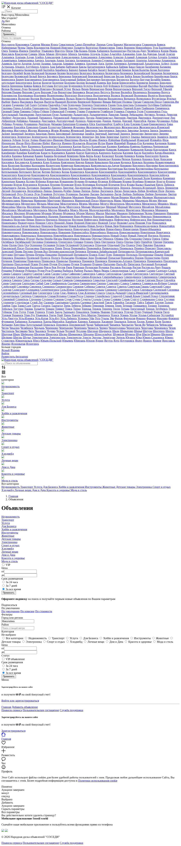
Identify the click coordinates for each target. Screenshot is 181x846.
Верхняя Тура (49, 92)
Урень (67, 315)
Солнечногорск (49, 289)
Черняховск (161, 327)
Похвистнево (152, 257)
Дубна (174, 120)
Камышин (124, 149)
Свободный (33, 276)
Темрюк (109, 305)
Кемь (82, 155)
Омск (4, 50)
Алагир (170, 54)
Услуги (5, 523)
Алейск (39, 57)
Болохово (70, 82)
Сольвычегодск (84, 289)
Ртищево (6, 270)
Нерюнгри (64, 219)
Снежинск (48, 286)
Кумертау (150, 181)
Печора (29, 254)
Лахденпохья (82, 187)
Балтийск (49, 69)
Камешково (99, 149)
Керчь (89, 155)
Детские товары (11, 538)
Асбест (165, 63)
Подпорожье (146, 254)
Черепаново (66, 327)
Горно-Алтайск (22, 108)
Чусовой (70, 331)
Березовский (79, 76)
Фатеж (119, 318)
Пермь (92, 50)
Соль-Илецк (67, 289)
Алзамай (129, 57)
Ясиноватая (18, 343)
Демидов (171, 114)
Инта (27, 143)
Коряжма (88, 168)
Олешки (78, 241)
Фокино (141, 318)
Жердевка (7, 130)
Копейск (6, 168)
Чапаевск (115, 324)
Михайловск (9, 210)
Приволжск (49, 261)
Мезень (83, 203)
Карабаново (8, 152)
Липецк (101, 44)
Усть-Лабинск (68, 318)
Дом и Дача (8, 554)
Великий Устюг (61, 89)
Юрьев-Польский (51, 340)
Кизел (97, 155)
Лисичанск (106, 190)
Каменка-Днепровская (154, 146)
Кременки (169, 178)
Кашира (48, 155)
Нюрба (48, 238)
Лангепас (68, 187)
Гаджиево (18, 105)
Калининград (118, 50)
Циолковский (77, 324)
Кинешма (7, 159)
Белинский (38, 73)
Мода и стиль (9, 561)
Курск (54, 44)
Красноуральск (52, 178)
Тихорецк (163, 305)
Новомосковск (30, 232)
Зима (103, 136)
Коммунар (67, 165)
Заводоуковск (106, 130)
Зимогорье (112, 136)
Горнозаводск (40, 108)
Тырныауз (69, 311)
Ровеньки (78, 267)
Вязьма (107, 101)
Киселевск (7, 162)
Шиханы (88, 334)
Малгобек (135, 197)
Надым (5, 216)
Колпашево (38, 165)
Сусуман (169, 299)
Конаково (126, 165)
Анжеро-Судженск (102, 60)
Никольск (35, 226)
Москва (45, 44)
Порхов (139, 257)
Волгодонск (85, 95)
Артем (109, 63)
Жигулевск (20, 130)
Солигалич (18, 289)
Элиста (86, 337)
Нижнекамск (9, 222)
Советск (101, 286)
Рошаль (166, 267)
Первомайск (78, 248)
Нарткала (98, 216)
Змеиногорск (148, 136)
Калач (4, 146)
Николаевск (159, 222)
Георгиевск (100, 105)
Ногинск (153, 235)
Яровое (157, 340)
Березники (65, 76)
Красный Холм (141, 178)
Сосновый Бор (28, 292)
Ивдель (83, 140)
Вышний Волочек (66, 101)
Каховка (17, 155)
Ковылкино (102, 162)
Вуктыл (171, 98)
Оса (26, 245)
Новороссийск (80, 232)
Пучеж (75, 264)
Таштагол (57, 305)
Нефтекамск (106, 219)
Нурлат (30, 238)
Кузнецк (103, 181)
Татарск (46, 305)
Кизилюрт (108, 155)
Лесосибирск (35, 190)
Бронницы (16, 85)
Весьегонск (93, 92)
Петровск (80, 251)
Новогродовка (48, 229)
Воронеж (129, 47)
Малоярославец (10, 200)
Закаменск (165, 130)
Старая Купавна (57, 296)
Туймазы (6, 311)
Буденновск (76, 85)
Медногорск (28, 203)
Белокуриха (112, 73)
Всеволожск (143, 98)
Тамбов (5, 305)
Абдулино (61, 54)
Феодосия (129, 318)
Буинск (98, 85)
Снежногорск (64, 286)
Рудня (41, 270)
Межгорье (53, 203)
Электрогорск (40, 337)
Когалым (114, 162)
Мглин (153, 200)
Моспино (19, 213)
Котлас (37, 171)
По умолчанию (10, 611)
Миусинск (135, 206)
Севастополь (66, 44)
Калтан (77, 146)
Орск (20, 245)
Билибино (147, 76)
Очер (139, 245)
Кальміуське (98, 146)
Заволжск (121, 130)
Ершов (43, 127)
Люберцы (138, 194)
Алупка (152, 57)
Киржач (51, 159)
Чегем (5, 327)
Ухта (97, 318)
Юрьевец (67, 340)
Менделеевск (133, 203)
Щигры (17, 337)
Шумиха (130, 334)
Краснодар (21, 54)
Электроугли (74, 337)
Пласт (102, 254)
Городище (84, 108)
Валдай (143, 85)
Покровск (7, 257)
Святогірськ (48, 276)
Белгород (7, 73)
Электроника (9, 542)
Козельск (137, 162)
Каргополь (91, 152)
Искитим (91, 143)
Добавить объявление (25, 707)
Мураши (46, 213)
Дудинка (17, 124)
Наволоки (173, 213)
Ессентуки (54, 127)
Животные (7, 535)
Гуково (81, 111)
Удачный (147, 311)
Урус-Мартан (89, 315)
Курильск (43, 184)
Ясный (5, 350)
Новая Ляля (112, 226)
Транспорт (7, 519)
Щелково (6, 337)
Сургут (134, 299)
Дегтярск (149, 114)
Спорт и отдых (10, 545)
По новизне (27, 611)
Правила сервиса (11, 710)
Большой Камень (96, 82)
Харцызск (95, 321)
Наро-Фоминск (83, 216)
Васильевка (166, 85)
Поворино (119, 254)
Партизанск (47, 248)
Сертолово (28, 283)
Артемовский (135, 63)
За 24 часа (12, 582)
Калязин (112, 146)
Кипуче (18, 159)
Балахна (6, 69)
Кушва (131, 184)
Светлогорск (140, 273)
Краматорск (77, 171)
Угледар (128, 311)
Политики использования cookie (97, 780)
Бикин (137, 76)
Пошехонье (20, 261)
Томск (119, 47)
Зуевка (34, 140)
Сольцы (99, 289)
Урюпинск (103, 315)
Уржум (76, 315)
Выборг (6, 101)
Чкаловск (40, 331)
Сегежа (35, 280)
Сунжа (106, 299)
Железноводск (94, 127)
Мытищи (110, 213)
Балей (39, 69)
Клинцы (55, 162)
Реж (54, 267)
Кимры (140, 155)
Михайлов (148, 206)
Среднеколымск (158, 292)
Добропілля (8, 120)
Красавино (91, 171)
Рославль (115, 267)
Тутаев (50, 311)
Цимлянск (62, 324)
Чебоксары (165, 324)
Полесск (45, 257)
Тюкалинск (82, 311)
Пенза (69, 50)
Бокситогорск (24, 82)
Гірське (137, 101)
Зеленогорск (8, 136)
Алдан (30, 57)
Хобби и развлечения (14, 529)
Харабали (71, 321)
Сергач (140, 280)
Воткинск (130, 98)
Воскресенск (115, 98)
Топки (77, 308)
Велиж (5, 89)
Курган (17, 184)
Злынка (135, 136)
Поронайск (127, 257)
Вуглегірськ (159, 98)
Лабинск (169, 184)
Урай (60, 315)
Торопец (107, 308)
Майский (54, 197)
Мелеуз (104, 203)
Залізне (5, 133)
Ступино (47, 299)
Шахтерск (159, 331)
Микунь (21, 206)
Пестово (28, 251)
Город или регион (12, 617)
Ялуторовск (127, 340)
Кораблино (19, 168)
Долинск (80, 120)
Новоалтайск (167, 226)
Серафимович (126, 280)
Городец (73, 108)
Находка (125, 216)
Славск (124, 283)
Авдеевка (83, 54)
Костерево (101, 168)
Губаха (35, 111)
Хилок (141, 321)
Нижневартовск (161, 219)
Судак (68, 299)
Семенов (67, 280)
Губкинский (57, 111)
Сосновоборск (10, 292)
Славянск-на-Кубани (154, 283)
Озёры (165, 238)
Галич (33, 105)
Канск (172, 149)
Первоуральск (110, 248)
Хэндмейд (7, 548)
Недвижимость (10, 516)
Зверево (164, 133)
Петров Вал (41, 251)
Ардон (36, 63)
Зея (97, 136)
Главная (6, 707)
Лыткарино (106, 194)
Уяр (112, 318)
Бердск (42, 76)
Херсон (131, 321)
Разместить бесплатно (14, 356)
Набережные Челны (13, 47)
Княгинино (68, 162)
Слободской (8, 286)
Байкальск (112, 66)
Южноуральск (23, 340)
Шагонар (92, 331)
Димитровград (104, 117)
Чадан (90, 324)
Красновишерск (147, 171)
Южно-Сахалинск (153, 337)
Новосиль (112, 232)
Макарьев (78, 197)
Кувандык (53, 181)
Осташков (49, 245)
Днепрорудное (161, 117)
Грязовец (25, 111)
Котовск (56, 171)
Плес (109, 254)
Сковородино (88, 283)
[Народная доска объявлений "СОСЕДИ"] (27, 2)
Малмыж (147, 197)
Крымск (20, 181)
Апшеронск (168, 60)
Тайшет (149, 302)
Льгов (117, 194)
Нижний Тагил (107, 222)
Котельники (161, 168)
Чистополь (7, 331)
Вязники (96, 101)
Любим (149, 194)
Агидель (95, 54)
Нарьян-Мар (112, 216)
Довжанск (34, 120)
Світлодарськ (114, 273)
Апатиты (141, 60)
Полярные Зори (84, 257)
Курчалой (102, 184)
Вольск (70, 98)
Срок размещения (12, 662)
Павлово (148, 245)
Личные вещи (9, 551)
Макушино (103, 197)
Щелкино (167, 334)
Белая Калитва (140, 69)
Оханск (130, 245)
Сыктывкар (62, 302)
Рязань (173, 50)
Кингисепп (152, 155)
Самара (32, 54)
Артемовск (120, 63)
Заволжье (133, 130)
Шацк (16, 334)
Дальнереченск (98, 114)
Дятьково (56, 124)
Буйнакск (114, 85)
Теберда (76, 305)
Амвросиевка (26, 60)
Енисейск (19, 127)
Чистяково (21, 331)
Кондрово (152, 165)
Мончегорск (133, 210)
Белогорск (72, 73)
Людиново (160, 194)
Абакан (50, 54)
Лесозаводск (18, 190)
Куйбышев (115, 181)
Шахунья (6, 334)
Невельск (146, 216)
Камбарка (123, 146)
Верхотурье (65, 92)
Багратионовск (96, 66)
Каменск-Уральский (32, 149)
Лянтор (172, 194)
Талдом (159, 302)
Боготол (134, 79)
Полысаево (67, 257)
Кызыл (139, 184)
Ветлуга (105, 92)
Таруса (36, 305)
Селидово (46, 280)
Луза (37, 194)
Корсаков (77, 168)
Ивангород (45, 140)
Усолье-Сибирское (149, 315)
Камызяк (111, 149)
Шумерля (118, 334)
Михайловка (162, 206)
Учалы (105, 318)
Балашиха (18, 69)
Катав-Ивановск (164, 152)
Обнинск (108, 238)
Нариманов (66, 216)
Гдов (64, 105)
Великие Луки (19, 89)
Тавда (108, 302)
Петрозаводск (126, 251)
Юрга (36, 340)
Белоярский (21, 76)
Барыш (83, 69)
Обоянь (118, 238)
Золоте (173, 136)
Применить (8, 34)
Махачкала (141, 200)
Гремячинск (162, 108)
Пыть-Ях (121, 264)
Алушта (162, 57)
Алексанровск (89, 57)
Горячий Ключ (132, 108)
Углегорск (117, 311)
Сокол (167, 286)
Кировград (104, 159)
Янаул (138, 340)
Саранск (16, 273)
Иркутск (60, 50)
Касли (137, 152)
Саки (132, 270)
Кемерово (73, 155)
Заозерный (17, 133)
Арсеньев (91, 63)
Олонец (88, 241)
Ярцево (5, 343)
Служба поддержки (71, 710)
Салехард (161, 270)
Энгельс (97, 337)
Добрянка (22, 120)
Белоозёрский (142, 73)
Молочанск (118, 210)
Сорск (135, 289)
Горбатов (165, 105)
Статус (5, 655)
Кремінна (156, 178)
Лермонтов (171, 187)
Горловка (7, 108)
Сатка (64, 273)
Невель (135, 216)
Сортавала (146, 289)
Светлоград (156, 273)
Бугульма (47, 85)
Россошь (127, 267)
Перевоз (139, 248)
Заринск (125, 133)
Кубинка (41, 181)
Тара (14, 305)
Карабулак (34, 152)
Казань (83, 50)
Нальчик (53, 216)
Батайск (93, 69)
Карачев (70, 152)
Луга (20, 194)
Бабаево (60, 66)
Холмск (166, 321)
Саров (47, 273)
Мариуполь (106, 200)
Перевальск (126, 248)
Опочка (128, 241)
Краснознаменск (60, 175)
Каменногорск (10, 149)
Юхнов (90, 340)
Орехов (157, 241)
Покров (168, 254)
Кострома (129, 168)
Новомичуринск (11, 232)
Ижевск (23, 50)
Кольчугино (53, 165)
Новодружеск (81, 229)
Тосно (116, 308)
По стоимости (43, 611)
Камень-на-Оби (81, 149)
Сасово (55, 273)
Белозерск (99, 73)
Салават (141, 270)
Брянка (28, 85)
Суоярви (116, 299)
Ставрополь (149, 44)
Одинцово (135, 238)
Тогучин (18, 308)
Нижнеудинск (26, 222)
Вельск (76, 89)
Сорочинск (124, 289)
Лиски (118, 190)
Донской (127, 120)
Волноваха (140, 95)
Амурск (39, 60)
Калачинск (34, 146)
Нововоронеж (30, 229)
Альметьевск (9, 60)
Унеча (52, 315)
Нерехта (40, 219)
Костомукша (115, 168)
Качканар (28, 155)
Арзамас (46, 63)
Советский (156, 286)
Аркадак (57, 63)
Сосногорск (45, 292)
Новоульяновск (10, 235)
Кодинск (126, 162)
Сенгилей (112, 280)
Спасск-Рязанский (137, 292)
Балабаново (152, 66)
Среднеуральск (10, 296)
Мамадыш (27, 200)
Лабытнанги (8, 187)
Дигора (90, 117)
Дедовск (161, 114)
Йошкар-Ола (134, 143)
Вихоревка (154, 92)
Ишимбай (120, 143)
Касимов (128, 152)
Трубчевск (161, 308)
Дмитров (131, 117)
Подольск (132, 254)
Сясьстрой (98, 302)
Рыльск (88, 270)
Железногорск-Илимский (154, 127)
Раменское (23, 267)
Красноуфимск (70, 178)
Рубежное (19, 270)
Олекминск (51, 241)
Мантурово (54, 200)
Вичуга (165, 92)
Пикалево (51, 254)
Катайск (6, 155)
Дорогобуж (139, 120)
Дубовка (6, 124)
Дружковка (163, 120)
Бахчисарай (114, 69)
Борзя (115, 82)
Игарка (93, 140)
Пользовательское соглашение (41, 710)
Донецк (106, 120)
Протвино (7, 264)
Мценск (90, 213)
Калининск (65, 146)
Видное (115, 92)
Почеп (165, 257)
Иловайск (156, 140)
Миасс (173, 203)
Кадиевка (148, 143)
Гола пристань (125, 105)
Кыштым (149, 184)
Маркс (118, 200)
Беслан (120, 76)
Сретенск (26, 296)
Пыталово (109, 264)
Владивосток (41, 47)
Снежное (78, 286)
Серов (5, 283)
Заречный (101, 133)
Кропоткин (8, 181)
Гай (27, 105)
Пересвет (150, 248)
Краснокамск (119, 175)
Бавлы (83, 66)
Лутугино (59, 194)
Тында (58, 311)
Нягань (57, 238)
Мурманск (69, 213)
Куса (123, 184)
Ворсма (102, 98)
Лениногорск (111, 187)
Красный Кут (103, 178)
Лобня (141, 190)
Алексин (118, 57)
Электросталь (57, 337)
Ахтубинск (32, 66)
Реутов (61, 267)
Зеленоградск (39, 136)
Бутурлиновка (129, 85)
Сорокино (111, 289)
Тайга (140, 302)
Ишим (109, 143)
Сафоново (74, 273)
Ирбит (46, 143)
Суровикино (147, 299)
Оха (123, 245)
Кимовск (129, 155)
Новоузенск (163, 232)
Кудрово (79, 181)
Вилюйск (126, 92)
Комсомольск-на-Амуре (105, 165)
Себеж (60, 276)
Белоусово (7, 76)
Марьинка (128, 200)
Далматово (65, 114)
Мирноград (98, 206)
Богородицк (108, 79)
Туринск (40, 311)
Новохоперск (45, 235)
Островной (72, 245)
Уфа (76, 50)
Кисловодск (22, 162)
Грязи (16, 111)
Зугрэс (26, 140)
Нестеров (77, 219)
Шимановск (75, 334)
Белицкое (51, 73)
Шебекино (27, 334)
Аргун (17, 63)
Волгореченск (101, 95)
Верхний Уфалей (161, 89)
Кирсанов (166, 159)
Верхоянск (78, 92)
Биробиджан (162, 76)
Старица (89, 296)
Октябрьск (7, 241)
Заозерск (29, 133)
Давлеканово (26, 114)
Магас (16, 197)
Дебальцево (136, 114)
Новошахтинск (101, 235)
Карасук (46, 152)
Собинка (89, 286)
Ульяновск (47, 50)
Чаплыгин (127, 324)
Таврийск (118, 302)
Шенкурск (52, 334)
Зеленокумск (73, 136)
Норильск (7, 238)
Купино (170, 181)
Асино (174, 63)
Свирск (20, 276)
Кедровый (60, 155)
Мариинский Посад (87, 200)
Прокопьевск (155, 261)
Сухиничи (7, 302)
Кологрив (14, 165)
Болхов (80, 82)
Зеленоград (24, 136)
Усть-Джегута (9, 318)
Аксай (161, 54)
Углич (137, 311)
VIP (8, 564)
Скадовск (73, 283)
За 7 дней (11, 585)
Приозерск (139, 261)
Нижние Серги (44, 222)
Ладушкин (32, 187)
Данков (123, 114)
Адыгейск (115, 54)
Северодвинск (132, 276)
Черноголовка (117, 327)
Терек (118, 305)
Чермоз (103, 327)
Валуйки (153, 85)
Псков (34, 264)
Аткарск (20, 66)
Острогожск (87, 245)
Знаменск (162, 136)
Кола (4, 165)
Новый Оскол (118, 235)
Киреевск (29, 159)
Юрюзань (79, 340)
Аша (52, 66)
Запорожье (77, 133)
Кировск (136, 159)
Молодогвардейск (100, 210)
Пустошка (64, 264)
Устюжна (83, 318)
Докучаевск (48, 120)
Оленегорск (65, 241)
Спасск (100, 292)
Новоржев (64, 232)
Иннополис (8, 143)
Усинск (115, 315)
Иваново (58, 140)
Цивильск (49, 324)
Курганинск (30, 184)
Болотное (58, 82)
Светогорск (8, 276)
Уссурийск (167, 315)
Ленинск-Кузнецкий (143, 187)
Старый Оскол (149, 296)
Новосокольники (129, 232)
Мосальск (7, 213)
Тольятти (79, 47)
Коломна (25, 165)
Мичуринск (40, 210)
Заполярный (63, 133)
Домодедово (93, 120)
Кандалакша (160, 149)
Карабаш (21, 152)
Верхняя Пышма (11, 92)
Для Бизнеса (8, 526)
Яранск (147, 340)
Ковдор (79, 162)
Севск (26, 280)
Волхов (34, 98)
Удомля (157, 311)
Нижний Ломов (63, 222)
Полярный (101, 257)
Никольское (61, 226)
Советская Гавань (138, 286)
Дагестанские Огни (47, 114)
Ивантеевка (71, 140)
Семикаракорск (83, 280)
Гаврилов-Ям (171, 101)
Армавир (68, 63)
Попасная (114, 257)
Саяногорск (88, 273)
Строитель (22, 299)
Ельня (144, 124)
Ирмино (67, 143)
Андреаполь (83, 60)
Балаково (165, 66)
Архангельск (152, 63)
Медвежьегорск (10, 203)
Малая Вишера (120, 197)
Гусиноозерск (152, 111)
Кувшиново (67, 181)
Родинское (91, 267)
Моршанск (161, 210)
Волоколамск (9, 98)
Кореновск (32, 168)
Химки (149, 321)
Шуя (138, 334)
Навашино (159, 213)
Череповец (80, 327)
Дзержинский (61, 117)
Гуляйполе (107, 111)
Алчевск (173, 57)
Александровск (70, 57)
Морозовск (147, 210)
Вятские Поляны (122, 101)
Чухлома (81, 331)
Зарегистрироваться (13, 730)
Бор (109, 82)
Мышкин (122, 213)
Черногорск (133, 327)
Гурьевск (119, 111)
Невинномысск (162, 216)
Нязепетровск (71, 238)
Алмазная (141, 57)
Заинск (154, 130)
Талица (168, 302)
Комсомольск (82, 165)
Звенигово (137, 133)
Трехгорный (137, 308)
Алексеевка (105, 57)
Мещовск (163, 203)
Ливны (47, 190)
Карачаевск (58, 152)
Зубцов (16, 140)
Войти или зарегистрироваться (20, 700)
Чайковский (101, 324)
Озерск (147, 238)
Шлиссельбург (103, 334)
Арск (101, 63)
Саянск (100, 273)
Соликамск (33, 289)
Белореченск (170, 73)
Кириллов (63, 159)
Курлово (55, 184)
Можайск (63, 210)
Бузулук (88, 85)
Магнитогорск (132, 44)
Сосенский (160, 289)
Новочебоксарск (63, 235)
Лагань (21, 187)
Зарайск (89, 133)
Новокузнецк (107, 47)
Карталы (117, 152)
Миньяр (86, 206)
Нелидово (20, 219)
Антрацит (129, 60)
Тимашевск (140, 305)
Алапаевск (7, 57)
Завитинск (91, 130)
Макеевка (90, 197)
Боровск (154, 82)
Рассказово (36, 267)
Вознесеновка (55, 95)
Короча (66, 168)
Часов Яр (139, 324)
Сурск (159, 299)
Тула (155, 47)
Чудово (51, 331)
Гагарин (6, 105)
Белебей (18, 73)
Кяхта (159, 184)
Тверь (29, 47)
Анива (118, 60)
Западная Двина (45, 133)
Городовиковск (100, 108)
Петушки (19, 254)
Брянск (161, 44)
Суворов (58, 299)
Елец (127, 124)
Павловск (159, 245)
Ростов (137, 267)
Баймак (123, 66)
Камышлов (137, 149)
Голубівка (153, 105)
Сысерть (74, 302)
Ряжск (97, 270)
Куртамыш (88, 184)
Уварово (105, 311)
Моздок (83, 210)
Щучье (27, 337)
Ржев (69, 267)
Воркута (80, 98)
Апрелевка (154, 60)
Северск (6, 280)
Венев (85, 89)
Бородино (165, 82)
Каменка (135, 146)
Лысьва (94, 194)
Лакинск (56, 187)
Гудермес (70, 111)
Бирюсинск (8, 79)
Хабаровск (103, 50)
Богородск (122, 79)
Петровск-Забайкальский (102, 251)
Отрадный (113, 245)
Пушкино (86, 264)
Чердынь (39, 327)
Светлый (169, 273)
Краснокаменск (100, 175)
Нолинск (164, 235)
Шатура (147, 331)
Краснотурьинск (32, 178)
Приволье (62, 261)
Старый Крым (131, 296)
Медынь (41, 203)
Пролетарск (170, 261)
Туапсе (172, 308)
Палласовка (32, 248)
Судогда (86, 299)
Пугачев (44, 264)
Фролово (162, 318)
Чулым (60, 331)
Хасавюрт (107, 321)
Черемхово (51, 327)
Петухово (7, 254)
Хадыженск (35, 321)
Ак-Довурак (149, 54)
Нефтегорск (91, 219)
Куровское (67, 184)
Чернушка (147, 327)
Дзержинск (45, 117)
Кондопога (138, 165)
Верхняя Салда (31, 92)
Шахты (169, 331)
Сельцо (57, 280)
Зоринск (6, 140)
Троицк (150, 308)
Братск (5, 85)
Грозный (6, 111)
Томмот (59, 308)
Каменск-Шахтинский (58, 149)
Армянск (79, 63)
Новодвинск (64, 229)
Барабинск (61, 69)
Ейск (92, 124)
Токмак (28, 308)
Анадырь (50, 60)
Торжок (96, 308)
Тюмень (13, 50)
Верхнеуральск (122, 89)
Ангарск (70, 60)
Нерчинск (52, 219)
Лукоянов (46, 194)
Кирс (156, 159)
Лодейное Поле (155, 190)
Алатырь (20, 57)
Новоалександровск (146, 226)
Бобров (81, 79)
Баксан (140, 66)
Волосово (24, 98)
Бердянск (52, 76)
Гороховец (116, 108)
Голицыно (141, 105)
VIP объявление (15, 659)
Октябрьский (23, 241)
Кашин (39, 155)
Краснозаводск (40, 175)
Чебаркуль (152, 324)
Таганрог (130, 302)
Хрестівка (19, 324)
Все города (8, 44)
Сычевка (85, 302)
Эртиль (120, 337)
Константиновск (169, 165)
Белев (27, 73)
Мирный (111, 206)
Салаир (151, 270)
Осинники (36, 245)
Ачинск (44, 66)
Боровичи (142, 82)
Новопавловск (49, 232)
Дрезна (151, 120)
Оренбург (35, 50)
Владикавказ (25, 95)
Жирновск (44, 130)
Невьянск (7, 219)
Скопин (101, 283)
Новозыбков (97, 229)
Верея (108, 89)
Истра (101, 143)
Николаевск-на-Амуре (14, 226)
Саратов (35, 44)
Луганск (28, 194)
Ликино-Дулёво (62, 190)
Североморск (150, 276)
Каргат (80, 152)
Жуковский (77, 130)
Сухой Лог (36, 302)
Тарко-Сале (24, 305)
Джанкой (32, 117)
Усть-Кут (54, 318)
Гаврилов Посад (152, 101)
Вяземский (84, 101)
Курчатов (114, 184)
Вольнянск (58, 98)
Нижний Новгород (61, 47)
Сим (46, 283)
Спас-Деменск (68, 292)
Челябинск (153, 50)
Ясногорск (32, 343)
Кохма (65, 171)
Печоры (40, 254)
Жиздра (32, 130)
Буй (105, 85)
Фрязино (173, 318)
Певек (58, 248)
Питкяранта (81, 254)
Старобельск (102, 296)
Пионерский (65, 254)
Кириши (75, 159)
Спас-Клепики (87, 292)
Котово (46, 171)
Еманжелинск (157, 124)
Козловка (148, 162)
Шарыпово (126, 331)
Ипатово (36, 143)
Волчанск (46, 98)
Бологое (47, 82)
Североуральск (167, 276)
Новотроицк (147, 232)
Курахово (7, 184)
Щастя (146, 334)
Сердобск (169, 280)
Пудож (53, 264)
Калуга (86, 146)
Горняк (53, 108)
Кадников (161, 143)
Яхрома (15, 350)
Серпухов (15, 283)
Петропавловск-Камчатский (152, 251)
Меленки (93, 203)
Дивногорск (77, 117)
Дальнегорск (81, 114)
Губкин (44, 111)
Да (3, 21)
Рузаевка (56, 270)
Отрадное (101, 245)
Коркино (45, 168)
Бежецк (126, 69)
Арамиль (6, 63)
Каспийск (148, 152)
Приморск (75, 261)
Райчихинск (8, 267)
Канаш (148, 149)
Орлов (13, 245)
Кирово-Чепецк (121, 159)
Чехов (172, 327)
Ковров (89, 162)
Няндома (85, 238)
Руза (48, 270)
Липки (95, 190)
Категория (7, 631)
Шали (115, 331)
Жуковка (64, 130)
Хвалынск (120, 321)
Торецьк (86, 308)
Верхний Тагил (141, 89)
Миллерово (33, 206)
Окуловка (37, 241)
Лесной (5, 190)
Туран (30, 311)
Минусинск (73, 206)
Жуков (55, 130)
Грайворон (148, 108)
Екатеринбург (167, 47)
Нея (149, 219)
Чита (31, 331)
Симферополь (58, 283)
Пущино (97, 264)
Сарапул (27, 273)
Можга (74, 210)
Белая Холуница (160, 69)
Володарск (165, 95)
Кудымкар (91, 181)
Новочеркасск (82, 235)
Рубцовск (31, 270)
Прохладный (22, 264)
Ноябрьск (19, 238)
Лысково (84, 194)
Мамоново (40, 200)
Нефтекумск (121, 219)
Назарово (16, 216)
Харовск (83, 321)
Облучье (97, 238)
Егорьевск (82, 124)
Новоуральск (28, 235)
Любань (127, 194)
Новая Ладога (95, 226)
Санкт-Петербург (85, 44)
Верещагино (96, 89)
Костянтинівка (144, 168)
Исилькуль (78, 143)
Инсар (20, 143)
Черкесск (92, 327)
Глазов (112, 105)
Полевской (33, 257)
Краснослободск (159, 175)
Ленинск (125, 187)
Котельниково (9, 171)
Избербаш (114, 140)
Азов (139, 54)
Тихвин (152, 305)
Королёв (56, 168)
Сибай (39, 283)
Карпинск (105, 152)
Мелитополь (117, 203)
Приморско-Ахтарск (120, 261)
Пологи (55, 257)
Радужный (147, 264)
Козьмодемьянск (165, 162)
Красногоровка (167, 171)
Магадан (6, 197)
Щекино (155, 334)
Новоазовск (126, 226)
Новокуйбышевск (150, 229)
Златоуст (125, 136)
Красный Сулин (121, 178)
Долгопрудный (65, 120)
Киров (165, 50)
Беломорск (126, 73)
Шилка (63, 334)
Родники (104, 267)
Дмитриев (119, 117)
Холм (158, 321)
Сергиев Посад (154, 280)
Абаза (41, 54)
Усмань (124, 315)
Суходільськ (22, 302)
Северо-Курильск (90, 276)
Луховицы (71, 194)
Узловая (6, 315)
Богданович (93, 79)
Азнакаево (128, 54)
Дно (172, 117)
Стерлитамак (167, 296)
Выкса (15, 101)
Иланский (143, 140)
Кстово (30, 181)
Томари (49, 308)
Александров (52, 57)
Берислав (109, 76)
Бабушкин (72, 66)
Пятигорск (134, 264)
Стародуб (116, 296)
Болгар (37, 82)
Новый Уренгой (137, 235)
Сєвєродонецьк (119, 270)
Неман (30, 219)
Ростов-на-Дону (137, 50)
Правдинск (34, 261)
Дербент (6, 117)
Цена (4, 644)
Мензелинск (149, 203)
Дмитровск (144, 117)
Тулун (22, 311)
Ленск (160, 187)
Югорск (130, 337)
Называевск (40, 216)
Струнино (35, 299)
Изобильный (128, 140)
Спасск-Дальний (116, 292)
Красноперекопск (138, 175)
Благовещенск (33, 79)
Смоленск (36, 286)
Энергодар (108, 337)
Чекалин (14, 327)
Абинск (72, 54)
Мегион (162, 200)
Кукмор (127, 181)
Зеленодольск (56, 136)
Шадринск (105, 331)
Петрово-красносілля (61, 251)
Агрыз (105, 54)
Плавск (93, 254)
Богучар (145, 79)
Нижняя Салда (126, 222)
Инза (165, 140)
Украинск (17, 315)
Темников (98, 305)
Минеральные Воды (53, 206)
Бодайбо (156, 79)
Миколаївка (8, 206)
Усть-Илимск (26, 318)
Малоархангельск (164, 197)
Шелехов (39, 334)
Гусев (140, 111)
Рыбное (78, 270)
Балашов (29, 69)
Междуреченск (69, 203)
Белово (61, 73)
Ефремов (67, 127)
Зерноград (88, 136)
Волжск (115, 95)
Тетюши (127, 305)
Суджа (76, 299)
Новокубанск (114, 229)
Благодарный (68, 79)
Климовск (36, 162)
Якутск (108, 340)
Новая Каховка (78, 226)
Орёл (137, 241)
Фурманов (7, 321)
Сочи (109, 44)
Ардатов (26, 63)
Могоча (52, 210)
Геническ (87, 105)
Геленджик (74, 105)
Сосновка (173, 289)
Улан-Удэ (29, 315)
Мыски (100, 213)
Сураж (126, 299)
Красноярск (22, 44)
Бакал (132, 66)
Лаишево (45, 187)
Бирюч (20, 79)
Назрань (28, 216)
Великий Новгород (40, 89)
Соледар (6, 289)
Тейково (86, 305)
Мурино (57, 213)
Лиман (76, 190)
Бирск (173, 76)
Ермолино (32, 127)
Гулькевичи (93, 111)
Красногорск (9, 175)
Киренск (41, 159)
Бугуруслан (61, 85)
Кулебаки (138, 181)
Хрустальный (34, 324)
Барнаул (118, 44)
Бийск (128, 76)
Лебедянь (96, 187)
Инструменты (9, 532)
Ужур (166, 311)
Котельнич (25, 171)
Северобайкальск (112, 276)
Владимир (40, 95)
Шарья (138, 331)
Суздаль (96, 299)
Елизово (135, 124)
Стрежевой (8, 299)
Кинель (163, 155)
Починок (6, 261)
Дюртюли (44, 124)
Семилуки (99, 280)
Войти (5, 353)
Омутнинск (108, 241)
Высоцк (38, 101)
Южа (139, 337)
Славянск (135, 283)
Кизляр (119, 155)
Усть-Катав (41, 318)
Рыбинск (68, 270)
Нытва (40, 238)
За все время (13, 589)
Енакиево (7, 127)
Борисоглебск (127, 82)
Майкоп (43, 197)
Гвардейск (54, 105)
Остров (60, 245)
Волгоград (92, 47)
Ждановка (79, 127)
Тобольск (7, 308)
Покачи (158, 254)
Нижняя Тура (143, 222)
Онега (119, 241)
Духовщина (30, 124)
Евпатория (69, 124)
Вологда (153, 95)
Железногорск (112, 127)
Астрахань (7, 66)
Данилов (113, 114)
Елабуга (118, 124)
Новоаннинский (11, 229)
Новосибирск (144, 47)
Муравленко (33, 213)
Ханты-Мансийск (54, 321)
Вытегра (49, 101)
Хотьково (7, 324)
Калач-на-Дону (18, 146)
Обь (126, 238)
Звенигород (151, 133)
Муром (80, 213)
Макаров (66, 197)
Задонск (144, 130)
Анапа (60, 60)
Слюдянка (23, 286)
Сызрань (49, 302)
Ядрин (99, 340)
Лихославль (129, 190)
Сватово (127, 273)
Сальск (172, 270)
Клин (46, 162)
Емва (170, 124)
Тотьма (125, 308)
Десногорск (19, 117)
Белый (33, 76)
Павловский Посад (12, 248)
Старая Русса (75, 296)
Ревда (47, 267)
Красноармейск (108, 171)
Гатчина (43, 105)
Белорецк (156, 73)
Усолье (133, 315)
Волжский (127, 95)
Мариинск (68, 200)
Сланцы (172, 283)
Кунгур (160, 181)
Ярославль (7, 54)
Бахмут (102, 69)
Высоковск (26, 101)
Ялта (116, 340)
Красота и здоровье (13, 558)
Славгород (113, 283)
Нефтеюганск (138, 219)
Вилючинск (140, 92)
